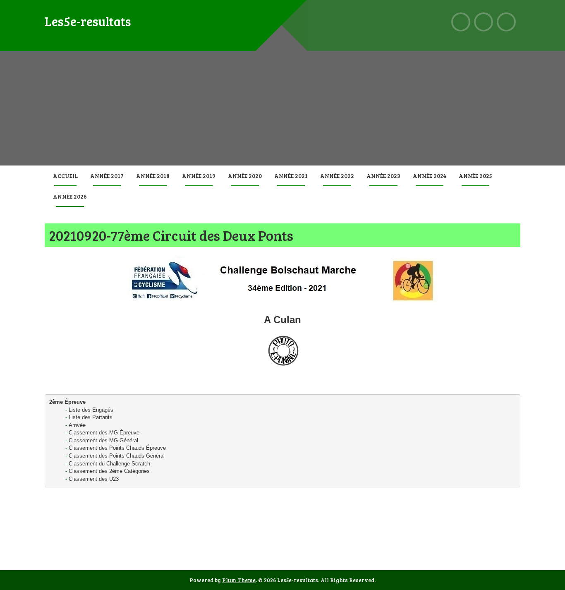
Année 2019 (198, 176)
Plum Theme (239, 580)
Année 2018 (153, 176)
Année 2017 (107, 176)
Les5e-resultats (88, 21)
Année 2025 (475, 176)
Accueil (65, 176)
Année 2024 (429, 176)
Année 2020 (245, 176)
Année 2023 (383, 176)
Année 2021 (291, 176)
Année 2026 (70, 196)
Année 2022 (337, 176)
